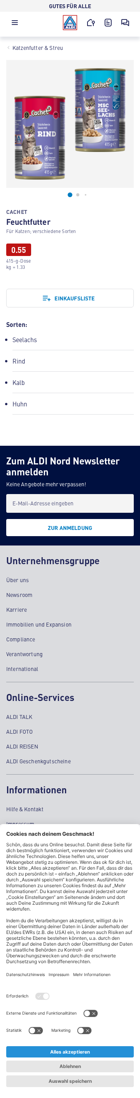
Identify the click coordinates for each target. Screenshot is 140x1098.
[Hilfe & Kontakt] (125, 22)
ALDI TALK (19, 716)
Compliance (20, 639)
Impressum (20, 824)
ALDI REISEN (22, 746)
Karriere (16, 609)
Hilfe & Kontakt (25, 809)
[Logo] (70, 22)
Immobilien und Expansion (39, 624)
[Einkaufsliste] (108, 22)
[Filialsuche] (91, 22)
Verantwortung (24, 654)
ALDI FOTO (19, 731)
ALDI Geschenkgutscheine (38, 761)
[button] (14, 24)
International (22, 669)
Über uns (17, 580)
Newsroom (19, 594)
